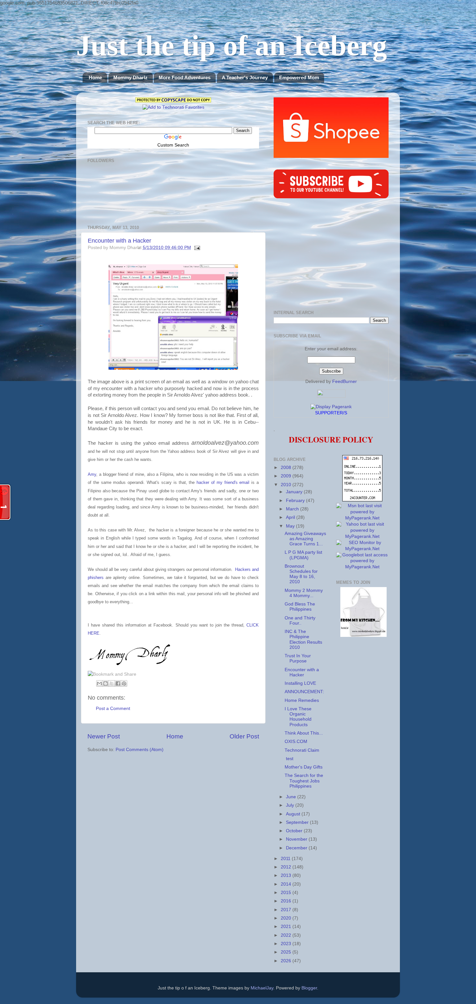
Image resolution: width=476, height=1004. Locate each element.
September (298, 822)
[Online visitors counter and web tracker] (362, 499)
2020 (286, 918)
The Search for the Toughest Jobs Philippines (304, 780)
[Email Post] (196, 247)
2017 (286, 909)
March (293, 509)
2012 (286, 867)
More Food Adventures (184, 77)
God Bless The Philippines (300, 607)
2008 (286, 467)
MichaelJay (262, 988)
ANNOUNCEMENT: (304, 691)
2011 (286, 858)
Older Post (244, 736)
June (291, 796)
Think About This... (304, 733)
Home (95, 77)
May (291, 526)
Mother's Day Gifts (304, 767)
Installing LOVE (300, 683)
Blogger (309, 988)
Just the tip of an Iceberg (231, 45)
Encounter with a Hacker (119, 240)
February (296, 500)
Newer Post (103, 736)
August (293, 814)
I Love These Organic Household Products (298, 716)
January (295, 491)
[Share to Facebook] (118, 683)
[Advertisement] (331, 255)
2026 (286, 960)
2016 (286, 901)
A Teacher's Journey (245, 77)
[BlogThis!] (105, 683)
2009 (286, 476)
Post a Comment (113, 708)
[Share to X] (111, 683)
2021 (286, 926)
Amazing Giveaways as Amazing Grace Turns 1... (305, 538)
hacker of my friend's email (223, 482)
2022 (286, 935)
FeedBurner (344, 381)
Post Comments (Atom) (140, 749)
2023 (286, 943)
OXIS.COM (296, 741)
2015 (286, 892)
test (289, 758)
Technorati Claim (302, 750)
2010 (286, 484)
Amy (92, 474)
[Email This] (99, 683)
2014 (286, 884)
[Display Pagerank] (331, 406)
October (295, 830)
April (291, 517)
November (297, 839)
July (290, 805)
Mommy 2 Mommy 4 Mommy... (304, 593)
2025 (286, 952)
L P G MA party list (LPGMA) (303, 555)
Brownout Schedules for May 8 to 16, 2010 (301, 574)
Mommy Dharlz (130, 77)
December (297, 848)
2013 (286, 875)
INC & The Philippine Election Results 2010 (303, 639)
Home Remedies (302, 700)
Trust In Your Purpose (298, 658)
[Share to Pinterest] (124, 683)
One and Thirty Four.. (300, 621)
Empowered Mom (299, 77)
